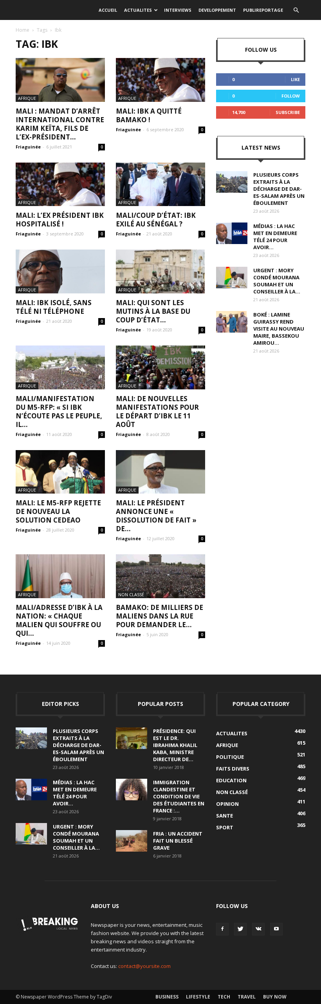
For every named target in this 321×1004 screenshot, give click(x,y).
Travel (247, 996)
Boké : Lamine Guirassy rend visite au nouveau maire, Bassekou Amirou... (278, 328)
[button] (296, 10)
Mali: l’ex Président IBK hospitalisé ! (60, 219)
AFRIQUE (27, 98)
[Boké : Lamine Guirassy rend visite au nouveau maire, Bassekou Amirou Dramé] (231, 322)
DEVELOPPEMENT (217, 10)
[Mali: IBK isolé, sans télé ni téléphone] (60, 271)
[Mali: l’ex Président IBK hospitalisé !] (60, 184)
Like (295, 79)
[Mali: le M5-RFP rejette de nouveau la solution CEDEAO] (60, 472)
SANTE (224, 815)
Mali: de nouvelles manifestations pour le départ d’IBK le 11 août (157, 411)
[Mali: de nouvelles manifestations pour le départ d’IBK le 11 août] (160, 367)
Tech (224, 996)
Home (22, 30)
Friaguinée (28, 147)
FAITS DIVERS (232, 768)
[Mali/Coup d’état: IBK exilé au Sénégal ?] (160, 184)
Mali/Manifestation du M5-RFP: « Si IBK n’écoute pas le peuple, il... (59, 411)
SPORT (224, 827)
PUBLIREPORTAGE (263, 10)
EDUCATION (231, 780)
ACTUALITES (138, 10)
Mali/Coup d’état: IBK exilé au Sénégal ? (156, 219)
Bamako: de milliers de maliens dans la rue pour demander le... (159, 616)
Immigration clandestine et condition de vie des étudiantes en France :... (178, 796)
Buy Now (275, 996)
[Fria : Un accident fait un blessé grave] (131, 841)
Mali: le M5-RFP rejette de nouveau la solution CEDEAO (58, 511)
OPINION (227, 803)
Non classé (131, 594)
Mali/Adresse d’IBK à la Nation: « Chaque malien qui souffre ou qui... (59, 620)
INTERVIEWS (177, 10)
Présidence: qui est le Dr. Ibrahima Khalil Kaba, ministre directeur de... (175, 745)
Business (167, 996)
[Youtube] (276, 929)
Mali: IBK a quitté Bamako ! (149, 115)
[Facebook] (222, 929)
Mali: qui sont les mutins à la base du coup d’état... (153, 311)
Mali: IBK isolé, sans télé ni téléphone (54, 307)
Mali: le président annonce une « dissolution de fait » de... (156, 515)
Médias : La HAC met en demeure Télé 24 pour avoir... (275, 237)
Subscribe (288, 112)
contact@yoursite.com (144, 966)
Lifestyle (198, 996)
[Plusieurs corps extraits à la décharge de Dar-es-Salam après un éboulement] (231, 182)
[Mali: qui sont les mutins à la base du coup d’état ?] (160, 271)
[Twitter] (240, 929)
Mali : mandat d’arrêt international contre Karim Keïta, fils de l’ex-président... (60, 124)
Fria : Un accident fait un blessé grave (177, 840)
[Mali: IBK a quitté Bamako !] (160, 80)
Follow (290, 96)
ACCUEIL (108, 10)
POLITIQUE (230, 756)
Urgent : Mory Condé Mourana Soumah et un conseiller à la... (276, 281)
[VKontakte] (258, 929)
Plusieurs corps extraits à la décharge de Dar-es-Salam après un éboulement (279, 188)
